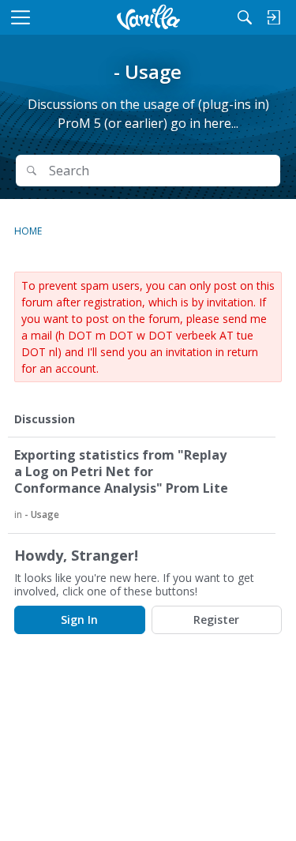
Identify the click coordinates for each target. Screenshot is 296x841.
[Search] (244, 17)
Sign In (79, 619)
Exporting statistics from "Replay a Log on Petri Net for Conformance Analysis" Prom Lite (121, 472)
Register (216, 619)
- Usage (41, 514)
